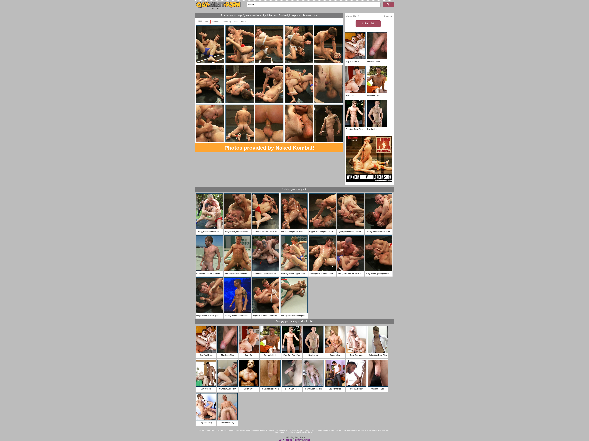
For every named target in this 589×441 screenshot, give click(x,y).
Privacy (298, 440)
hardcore (215, 22)
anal (206, 22)
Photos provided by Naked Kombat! (269, 148)
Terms (289, 440)
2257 (281, 440)
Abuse (306, 440)
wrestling (227, 22)
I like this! (368, 23)
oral (236, 22)
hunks (243, 22)
